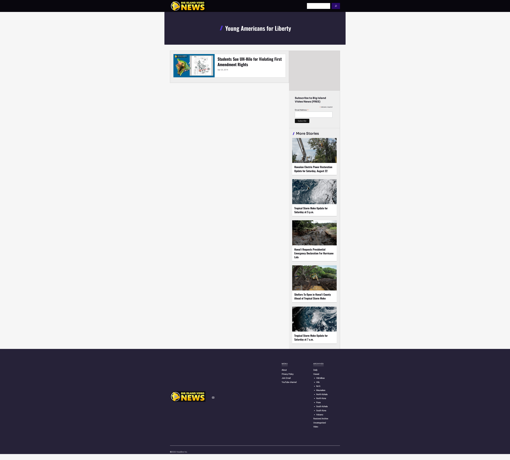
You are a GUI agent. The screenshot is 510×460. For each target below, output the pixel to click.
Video (315, 427)
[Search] (336, 6)
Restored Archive (320, 418)
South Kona (321, 410)
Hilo (318, 382)
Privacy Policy (288, 374)
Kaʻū (318, 386)
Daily (315, 370)
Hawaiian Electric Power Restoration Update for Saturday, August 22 (313, 169)
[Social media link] (213, 397)
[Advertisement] (314, 70)
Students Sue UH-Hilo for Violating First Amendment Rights (250, 61)
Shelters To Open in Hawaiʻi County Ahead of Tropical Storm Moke (312, 296)
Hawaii (316, 374)
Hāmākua (320, 378)
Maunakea (320, 390)
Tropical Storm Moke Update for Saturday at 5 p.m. (311, 210)
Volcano (319, 414)
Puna (318, 402)
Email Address (301, 110)
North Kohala (322, 394)
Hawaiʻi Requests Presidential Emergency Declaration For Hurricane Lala (313, 253)
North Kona (321, 398)
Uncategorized (319, 423)
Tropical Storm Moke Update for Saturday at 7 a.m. (311, 337)
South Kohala (322, 406)
